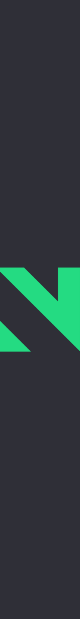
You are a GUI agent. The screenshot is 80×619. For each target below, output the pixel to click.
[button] (71, 2)
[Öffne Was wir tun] (30, 8)
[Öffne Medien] (46, 8)
